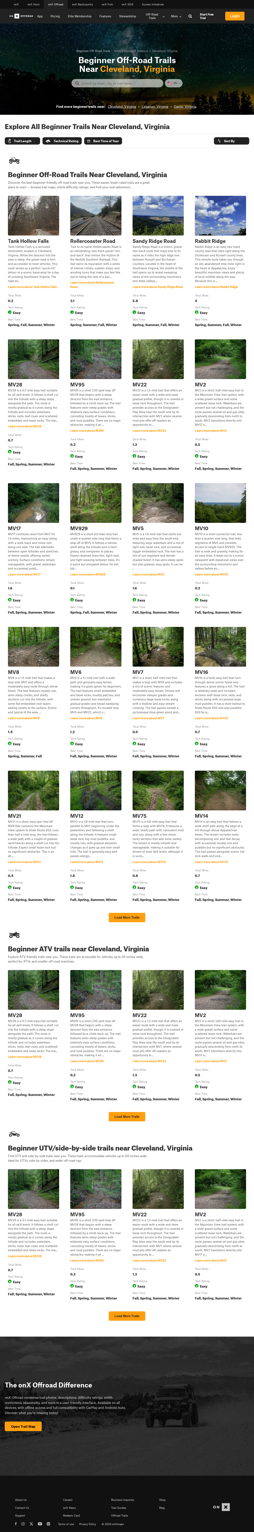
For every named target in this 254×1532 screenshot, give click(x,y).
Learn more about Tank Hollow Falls (33, 262)
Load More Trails (127, 917)
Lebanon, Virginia (155, 106)
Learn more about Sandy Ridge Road (158, 262)
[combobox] (120, 83)
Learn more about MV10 (220, 549)
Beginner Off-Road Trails (93, 51)
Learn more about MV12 (96, 836)
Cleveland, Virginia (122, 106)
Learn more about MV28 (33, 405)
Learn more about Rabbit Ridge (220, 262)
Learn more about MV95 (96, 405)
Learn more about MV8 (33, 693)
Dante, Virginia (185, 106)
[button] (22, 141)
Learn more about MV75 (158, 836)
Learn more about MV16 (220, 693)
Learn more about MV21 (33, 836)
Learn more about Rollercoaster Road (96, 262)
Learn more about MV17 (33, 549)
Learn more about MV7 (158, 693)
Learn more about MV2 (220, 405)
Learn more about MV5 (158, 549)
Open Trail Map (23, 1426)
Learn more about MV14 (220, 836)
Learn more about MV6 (96, 693)
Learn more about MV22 (158, 405)
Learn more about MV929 (96, 549)
